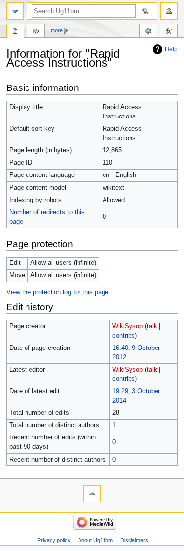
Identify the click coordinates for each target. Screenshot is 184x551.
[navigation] (15, 11)
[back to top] (92, 493)
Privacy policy (54, 540)
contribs (123, 335)
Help (171, 49)
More (57, 30)
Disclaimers (134, 540)
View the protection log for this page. (58, 292)
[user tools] (169, 11)
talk (152, 326)
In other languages (148, 32)
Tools (168, 32)
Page (15, 32)
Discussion (35, 32)
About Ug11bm (95, 540)
